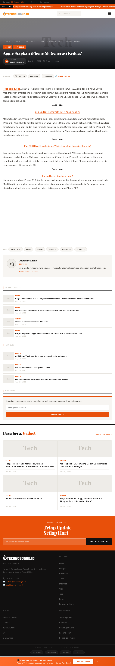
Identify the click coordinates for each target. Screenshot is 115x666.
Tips (61, 594)
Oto (61, 589)
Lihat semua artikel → (30, 272)
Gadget (18, 42)
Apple (28, 249)
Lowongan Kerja (66, 604)
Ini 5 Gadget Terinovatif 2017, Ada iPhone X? (57, 111)
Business (63, 573)
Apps (61, 578)
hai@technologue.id (14, 585)
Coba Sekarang (83, 661)
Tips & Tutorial (9, 627)
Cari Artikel (8, 638)
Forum (62, 599)
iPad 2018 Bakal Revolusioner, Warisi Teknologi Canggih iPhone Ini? (57, 146)
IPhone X (81, 249)
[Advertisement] (57, 216)
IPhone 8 (52, 249)
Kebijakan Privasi (67, 638)
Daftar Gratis (57, 414)
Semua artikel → (104, 434)
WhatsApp (34, 76)
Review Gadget (10, 617)
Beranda (6, 42)
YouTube (65, 652)
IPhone (40, 249)
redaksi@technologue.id (16, 582)
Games (6, 622)
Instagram (36, 652)
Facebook (48, 76)
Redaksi (63, 622)
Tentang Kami (65, 617)
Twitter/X (51, 652)
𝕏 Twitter (20, 76)
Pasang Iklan (65, 633)
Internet (63, 584)
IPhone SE (66, 249)
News (61, 563)
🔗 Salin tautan (62, 76)
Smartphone (16, 249)
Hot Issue (30, 42)
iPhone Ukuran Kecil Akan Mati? (57, 176)
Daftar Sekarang (99, 541)
